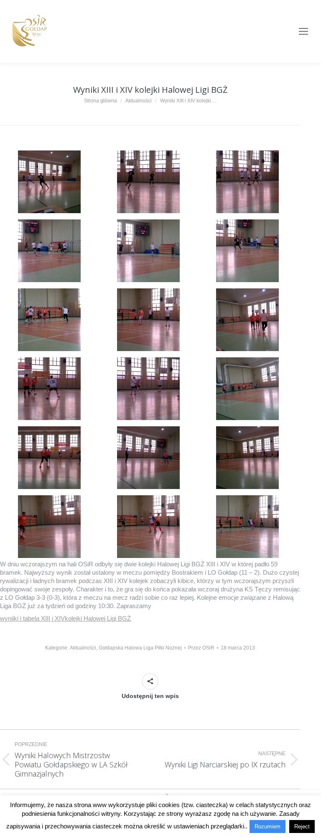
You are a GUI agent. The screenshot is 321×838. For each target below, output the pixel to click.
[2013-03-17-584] (148, 457)
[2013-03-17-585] (247, 457)
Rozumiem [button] (267, 826)
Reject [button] (302, 826)
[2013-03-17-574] (49, 250)
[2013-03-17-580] (49, 388)
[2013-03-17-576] (247, 250)
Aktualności (83, 648)
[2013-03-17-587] (148, 526)
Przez (201, 648)
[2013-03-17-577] (49, 319)
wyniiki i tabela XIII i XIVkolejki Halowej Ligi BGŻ (65, 618)
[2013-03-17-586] (49, 526)
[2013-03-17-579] (247, 319)
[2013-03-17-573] (247, 181)
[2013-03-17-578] (148, 319)
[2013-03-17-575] (148, 250)
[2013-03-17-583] (49, 457)
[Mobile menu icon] (303, 31)
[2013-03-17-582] (247, 388)
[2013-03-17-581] (148, 388)
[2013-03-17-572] (148, 181)
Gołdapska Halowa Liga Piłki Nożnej (140, 648)
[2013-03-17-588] (247, 526)
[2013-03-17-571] (49, 181)
